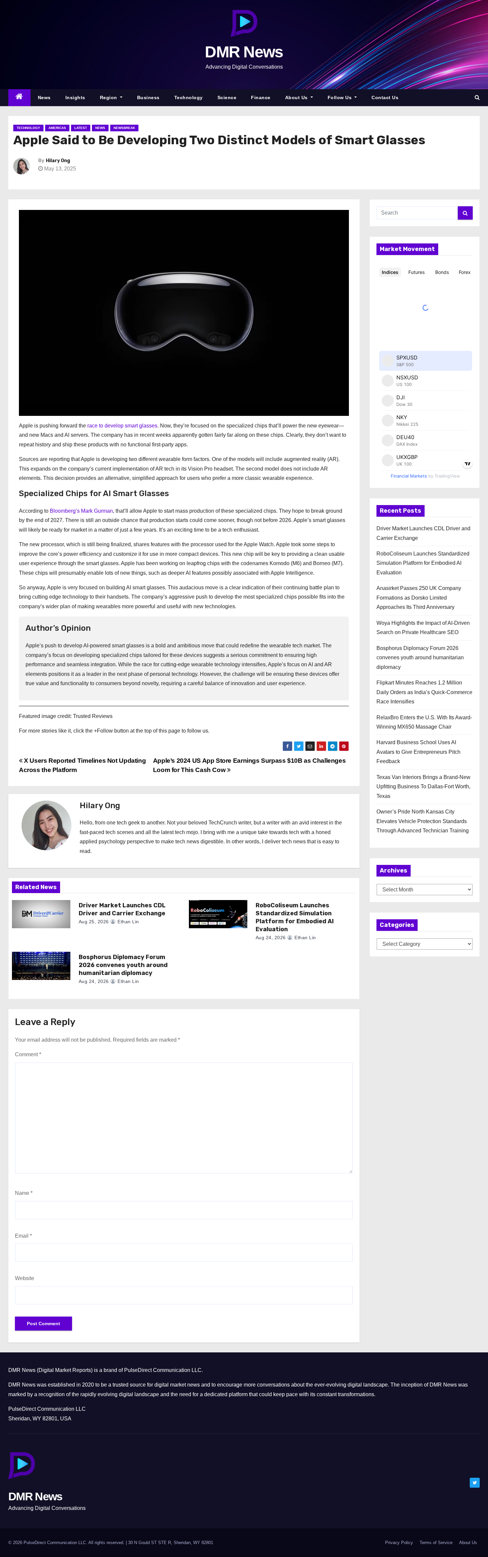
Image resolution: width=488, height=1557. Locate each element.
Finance (261, 97)
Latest (80, 128)
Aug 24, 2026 (271, 937)
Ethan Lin (127, 921)
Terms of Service (436, 1542)
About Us (297, 97)
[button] (477, 97)
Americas (57, 128)
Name (24, 1193)
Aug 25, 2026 (94, 921)
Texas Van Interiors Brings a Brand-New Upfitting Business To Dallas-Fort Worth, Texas (423, 786)
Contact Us (384, 97)
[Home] (19, 97)
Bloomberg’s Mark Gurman (81, 511)
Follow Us (340, 97)
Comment (28, 1054)
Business (148, 97)
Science (227, 97)
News (44, 97)
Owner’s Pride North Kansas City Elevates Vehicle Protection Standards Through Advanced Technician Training (422, 821)
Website (24, 1278)
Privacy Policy (399, 1542)
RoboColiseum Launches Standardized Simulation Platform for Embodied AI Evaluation (295, 917)
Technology (188, 97)
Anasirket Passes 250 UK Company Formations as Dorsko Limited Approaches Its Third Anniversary (418, 597)
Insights (75, 97)
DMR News (244, 52)
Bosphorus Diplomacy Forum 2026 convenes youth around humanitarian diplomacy (123, 965)
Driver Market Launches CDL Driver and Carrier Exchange (122, 909)
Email (23, 1236)
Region (109, 97)
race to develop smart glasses (122, 425)
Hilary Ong (58, 160)
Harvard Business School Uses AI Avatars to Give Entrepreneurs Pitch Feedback (418, 752)
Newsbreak (124, 128)
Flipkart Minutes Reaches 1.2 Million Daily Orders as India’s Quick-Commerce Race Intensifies (424, 692)
